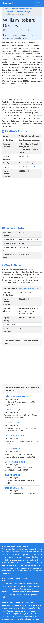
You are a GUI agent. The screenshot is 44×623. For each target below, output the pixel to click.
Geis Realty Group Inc (28, 167)
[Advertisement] (21, 91)
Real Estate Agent (24, 11)
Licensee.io (8, 3)
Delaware (10, 11)
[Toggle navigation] (38, 3)
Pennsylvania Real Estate (22, 8)
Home (6, 8)
